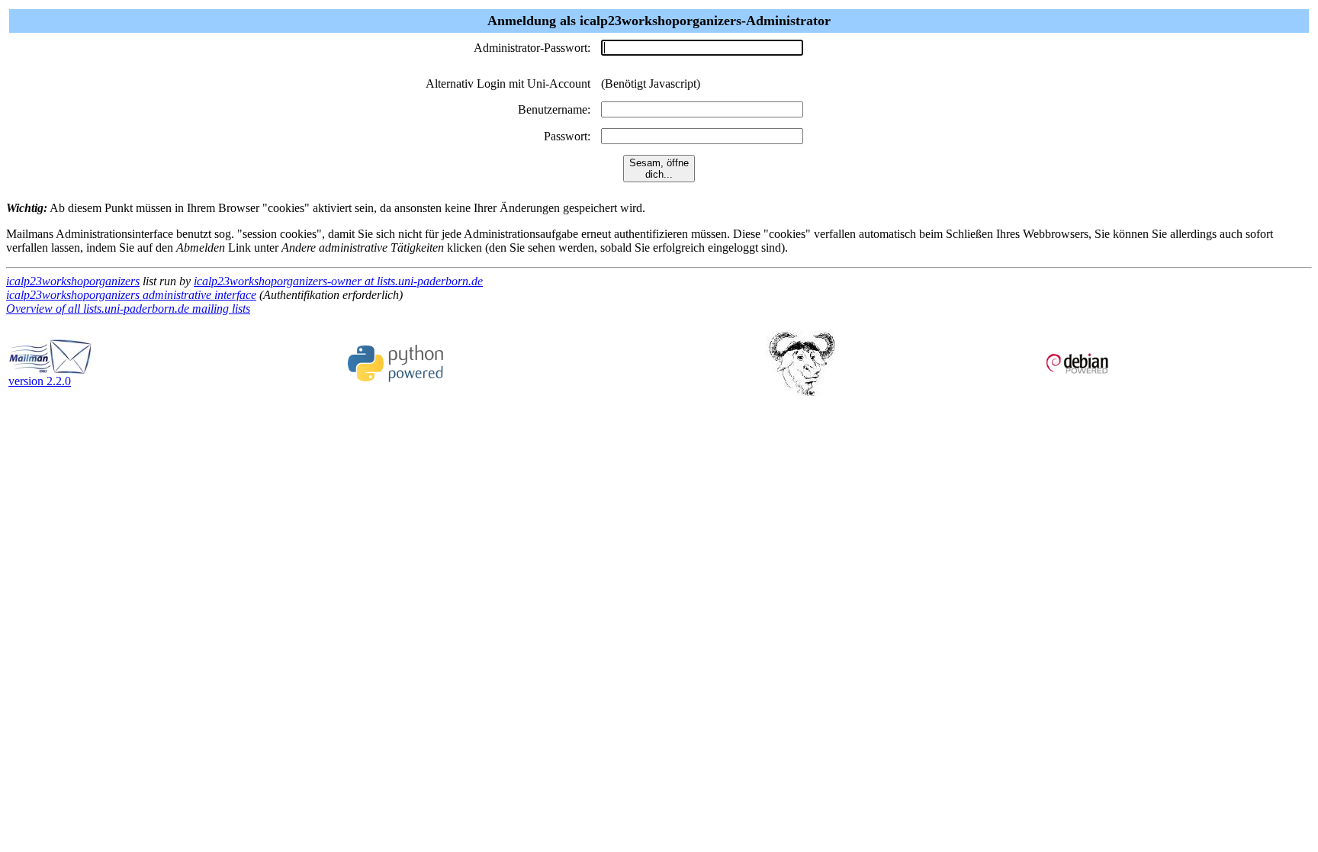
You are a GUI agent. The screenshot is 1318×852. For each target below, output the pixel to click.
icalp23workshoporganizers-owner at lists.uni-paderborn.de (338, 281)
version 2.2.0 (39, 381)
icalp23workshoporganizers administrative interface (131, 294)
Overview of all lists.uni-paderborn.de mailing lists (128, 308)
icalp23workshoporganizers (73, 281)
